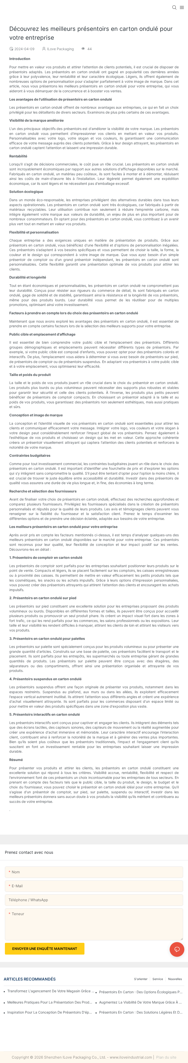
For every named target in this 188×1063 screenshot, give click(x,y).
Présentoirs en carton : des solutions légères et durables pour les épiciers (141, 1012)
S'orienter (140, 979)
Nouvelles (175, 979)
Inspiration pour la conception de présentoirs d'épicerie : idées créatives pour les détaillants (50, 1012)
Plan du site (165, 1057)
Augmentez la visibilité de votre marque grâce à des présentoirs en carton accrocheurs (141, 1002)
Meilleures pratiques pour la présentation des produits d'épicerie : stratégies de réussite (50, 1002)
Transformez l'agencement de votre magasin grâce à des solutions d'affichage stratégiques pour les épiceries (51, 991)
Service (158, 979)
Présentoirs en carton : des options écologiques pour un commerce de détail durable (141, 992)
